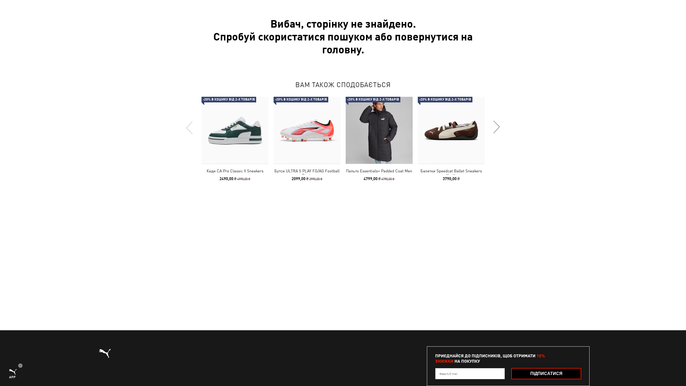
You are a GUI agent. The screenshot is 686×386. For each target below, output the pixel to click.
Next (496, 127)
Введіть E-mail (448, 373)
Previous (190, 127)
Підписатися (546, 373)
